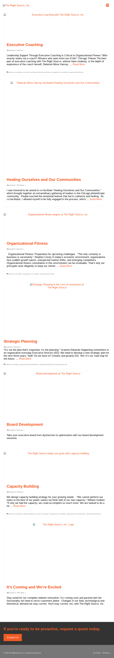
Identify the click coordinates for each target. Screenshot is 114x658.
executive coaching (29, 72)
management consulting (59, 72)
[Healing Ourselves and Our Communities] (57, 127)
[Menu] (107, 5)
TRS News (20, 185)
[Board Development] (57, 395)
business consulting (15, 72)
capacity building (28, 514)
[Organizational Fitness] (57, 225)
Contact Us (13, 637)
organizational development (29, 364)
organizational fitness (76, 72)
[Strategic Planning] (57, 310)
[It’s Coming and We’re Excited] (57, 552)
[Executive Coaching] (57, 26)
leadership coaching (43, 72)
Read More (79, 64)
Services (19, 50)
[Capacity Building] (57, 466)
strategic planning (61, 364)
